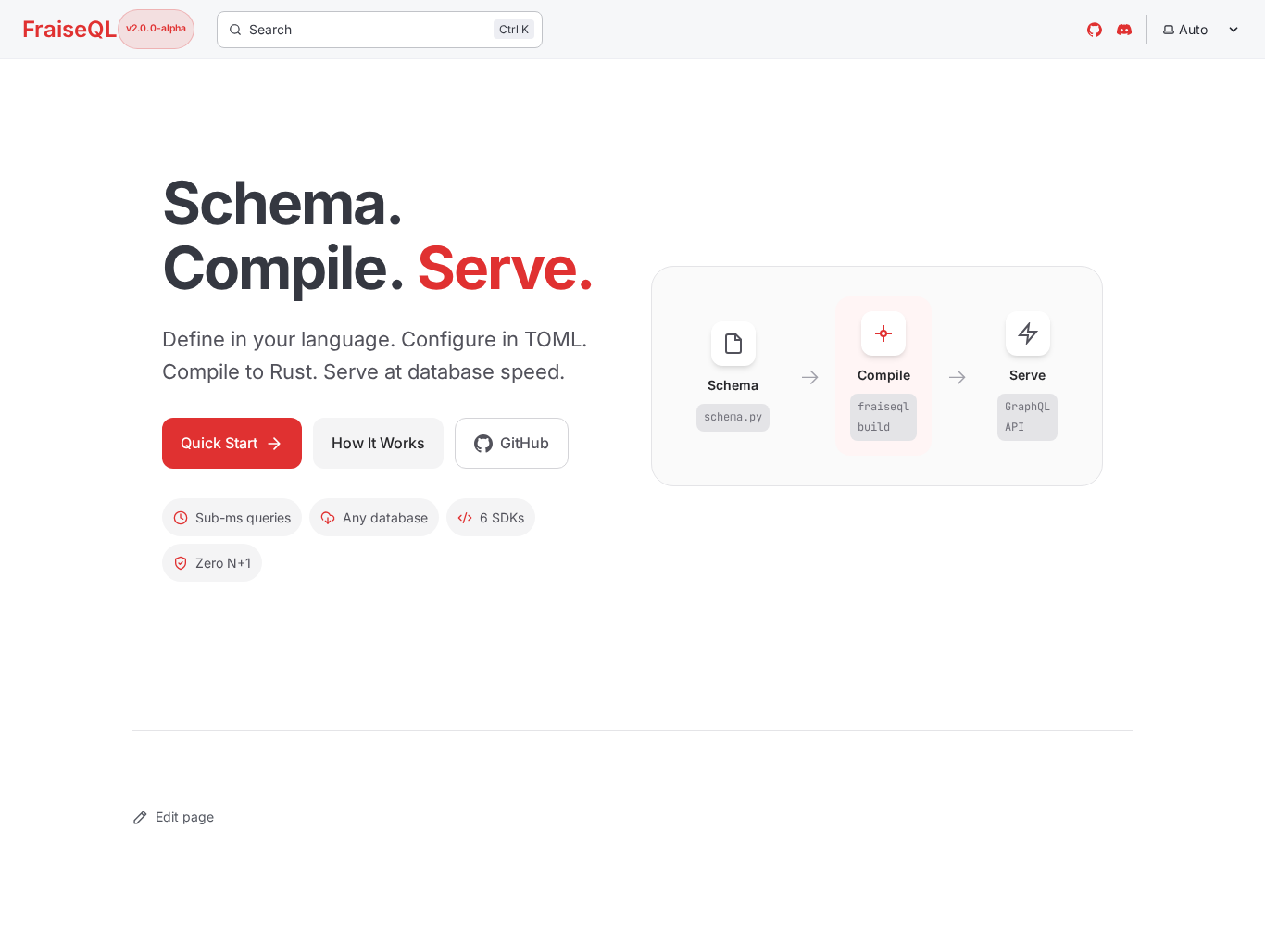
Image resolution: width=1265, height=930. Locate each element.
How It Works (378, 443)
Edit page (185, 816)
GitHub (524, 443)
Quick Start (219, 443)
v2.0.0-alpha (156, 28)
